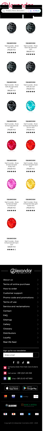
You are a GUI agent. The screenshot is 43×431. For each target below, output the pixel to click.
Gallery (6, 324)
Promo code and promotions (18, 297)
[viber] (6, 378)
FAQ (5, 315)
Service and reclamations (16, 306)
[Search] (3, 11)
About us (8, 280)
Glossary (7, 328)
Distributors (9, 333)
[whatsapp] (10, 378)
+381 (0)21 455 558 (24, 373)
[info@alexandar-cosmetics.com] (28, 363)
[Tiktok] (23, 363)
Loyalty (7, 337)
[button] (26, 14)
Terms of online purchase (16, 284)
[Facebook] (13, 363)
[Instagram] (18, 363)
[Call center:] (6, 373)
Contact (7, 311)
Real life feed (9, 342)
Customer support (12, 293)
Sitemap (7, 320)
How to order (10, 288)
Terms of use (9, 302)
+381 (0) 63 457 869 (24, 378)
